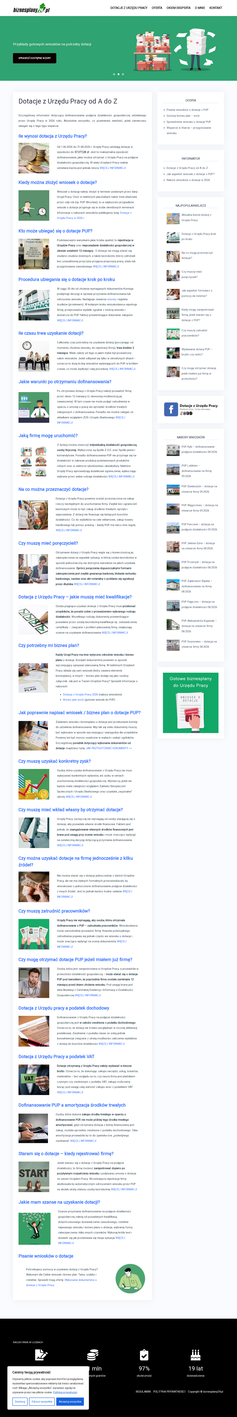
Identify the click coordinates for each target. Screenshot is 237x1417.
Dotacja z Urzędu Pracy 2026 (80, 694)
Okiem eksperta (179, 8)
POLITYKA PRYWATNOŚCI (169, 1391)
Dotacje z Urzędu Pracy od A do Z (187, 168)
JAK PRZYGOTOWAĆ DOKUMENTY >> (109, 748)
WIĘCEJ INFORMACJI (113, 168)
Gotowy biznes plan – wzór (183, 115)
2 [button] (118, 74)
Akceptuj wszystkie (70, 1401)
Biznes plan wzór (73, 699)
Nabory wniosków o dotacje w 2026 (188, 180)
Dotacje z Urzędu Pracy (128, 8)
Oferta (157, 8)
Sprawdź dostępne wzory (35, 58)
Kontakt (215, 8)
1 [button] (114, 74)
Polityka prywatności (65, 1392)
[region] (48, 1388)
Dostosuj (20, 1401)
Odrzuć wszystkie (42, 1401)
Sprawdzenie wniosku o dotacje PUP (189, 122)
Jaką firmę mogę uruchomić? (48, 435)
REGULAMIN (143, 1391)
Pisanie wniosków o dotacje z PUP (187, 109)
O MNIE (200, 8)
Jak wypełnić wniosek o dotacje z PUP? (191, 174)
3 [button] (123, 74)
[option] (118, 48)
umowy (111, 299)
